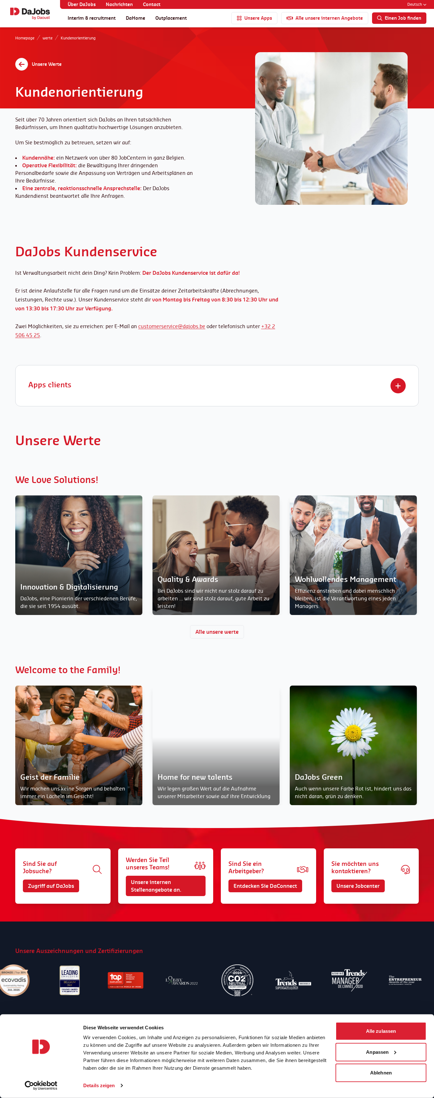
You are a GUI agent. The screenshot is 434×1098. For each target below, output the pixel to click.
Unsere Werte (47, 64)
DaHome (135, 18)
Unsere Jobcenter (358, 886)
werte (47, 38)
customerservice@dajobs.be (171, 326)
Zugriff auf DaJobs (51, 886)
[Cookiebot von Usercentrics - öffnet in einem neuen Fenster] (41, 1085)
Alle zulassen (381, 1031)
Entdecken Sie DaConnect (265, 886)
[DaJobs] (30, 14)
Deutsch (414, 4)
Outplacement (171, 18)
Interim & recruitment (92, 18)
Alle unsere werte (217, 632)
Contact (151, 4)
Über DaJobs (82, 4)
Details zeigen (99, 1085)
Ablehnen (381, 1072)
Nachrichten (119, 4)
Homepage (24, 38)
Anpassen (377, 1051)
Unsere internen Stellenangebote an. (156, 886)
